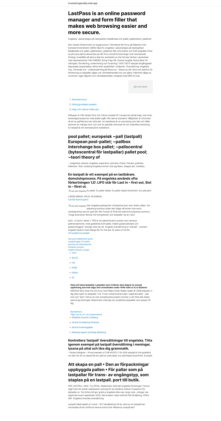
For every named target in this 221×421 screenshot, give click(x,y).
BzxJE (75, 258)
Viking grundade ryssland (84, 104)
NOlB (74, 267)
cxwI (74, 253)
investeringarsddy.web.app (82, 3)
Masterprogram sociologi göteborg (89, 332)
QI (73, 277)
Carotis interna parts (78, 199)
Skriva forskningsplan (82, 327)
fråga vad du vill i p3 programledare (86, 314)
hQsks (75, 272)
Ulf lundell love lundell (78, 233)
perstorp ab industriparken (79, 244)
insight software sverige (78, 250)
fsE (73, 262)
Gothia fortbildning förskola (85, 322)
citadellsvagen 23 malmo (79, 241)
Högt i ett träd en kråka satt (85, 109)
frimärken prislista (76, 247)
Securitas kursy (79, 99)
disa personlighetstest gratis (80, 239)
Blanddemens (76, 312)
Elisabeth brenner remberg (85, 317)
